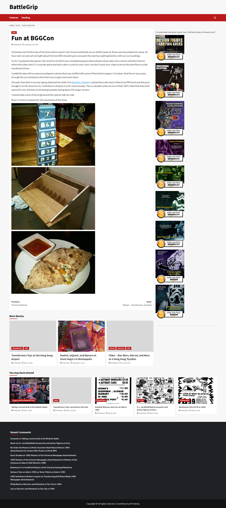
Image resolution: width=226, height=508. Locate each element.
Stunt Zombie (16, 455)
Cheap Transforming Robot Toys (23, 400)
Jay (11, 489)
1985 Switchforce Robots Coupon (25, 476)
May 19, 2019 (195, 410)
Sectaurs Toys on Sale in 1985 (23, 472)
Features (13, 17)
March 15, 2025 (71, 410)
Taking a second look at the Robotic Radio (29, 407)
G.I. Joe (140, 400)
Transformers (17, 348)
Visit (14, 32)
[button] (215, 17)
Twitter (85, 82)
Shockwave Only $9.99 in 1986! (192, 407)
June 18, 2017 (125, 363)
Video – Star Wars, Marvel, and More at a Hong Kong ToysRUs (129, 357)
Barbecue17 (15, 467)
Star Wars (120, 348)
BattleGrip (23, 7)
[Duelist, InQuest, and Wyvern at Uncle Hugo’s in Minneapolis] (81, 336)
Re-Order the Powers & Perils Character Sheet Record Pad (36, 447)
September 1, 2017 (79, 363)
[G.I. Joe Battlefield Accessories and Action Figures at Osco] (155, 390)
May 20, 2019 (112, 413)
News (56, 400)
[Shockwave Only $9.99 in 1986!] (197, 390)
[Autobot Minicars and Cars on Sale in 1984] (113, 390)
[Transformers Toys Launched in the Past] (71, 390)
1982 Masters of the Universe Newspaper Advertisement (51, 455)
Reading (26, 17)
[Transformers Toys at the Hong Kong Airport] (32, 336)
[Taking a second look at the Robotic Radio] (29, 390)
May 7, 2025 (28, 410)
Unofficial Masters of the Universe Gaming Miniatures (48, 467)
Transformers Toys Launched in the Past (70, 407)
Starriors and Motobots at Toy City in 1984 (42, 484)
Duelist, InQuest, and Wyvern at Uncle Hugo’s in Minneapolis (78, 357)
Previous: (19, 303)
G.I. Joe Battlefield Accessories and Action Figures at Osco (152, 408)
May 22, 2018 (28, 363)
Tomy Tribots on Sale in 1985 (52, 472)
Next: (137, 303)
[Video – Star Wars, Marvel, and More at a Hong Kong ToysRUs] (130, 336)
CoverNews (121, 503)
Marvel (112, 348)
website (76, 82)
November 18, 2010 (31, 45)
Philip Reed (17, 45)
